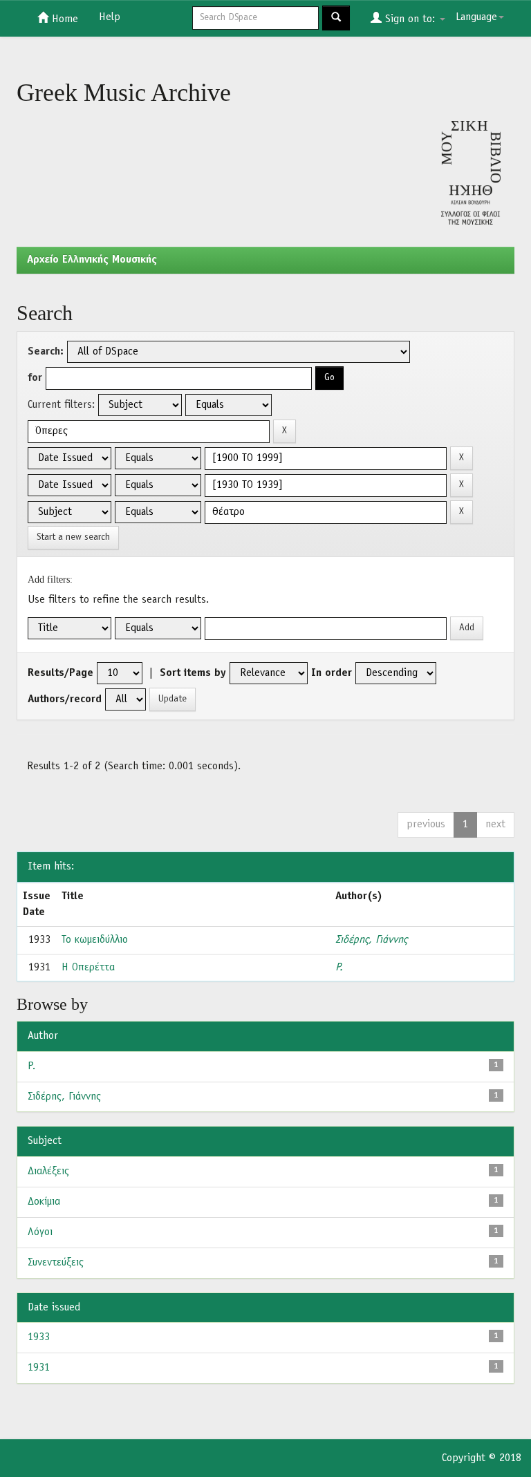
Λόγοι (40, 1232)
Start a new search (73, 537)
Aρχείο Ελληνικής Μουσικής (92, 259)
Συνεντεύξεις (56, 1262)
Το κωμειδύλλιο (95, 940)
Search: (46, 351)
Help (109, 17)
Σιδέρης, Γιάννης (371, 940)
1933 (39, 1337)
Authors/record (65, 699)
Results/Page (60, 673)
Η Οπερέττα (88, 967)
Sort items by (193, 673)
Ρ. (339, 967)
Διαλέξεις (48, 1171)
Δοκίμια (44, 1201)
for (35, 378)
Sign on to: (410, 19)
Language (476, 17)
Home (63, 19)
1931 (39, 1367)
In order (331, 673)
